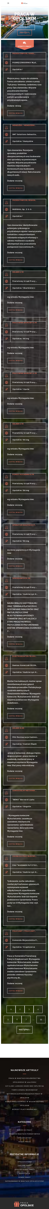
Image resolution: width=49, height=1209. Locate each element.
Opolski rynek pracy (25, 1169)
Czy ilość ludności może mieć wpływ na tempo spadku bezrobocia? (24, 1088)
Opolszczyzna (25, 1162)
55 (41, 1019)
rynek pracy (24, 1142)
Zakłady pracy (24, 1166)
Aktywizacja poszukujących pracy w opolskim (24, 1096)
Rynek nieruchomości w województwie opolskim (24, 1103)
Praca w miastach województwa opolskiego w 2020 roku (24, 1080)
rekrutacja (24, 1173)
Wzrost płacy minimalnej (24, 1109)
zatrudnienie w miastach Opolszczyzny (24, 1181)
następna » (24, 1030)
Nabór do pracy (24, 1130)
